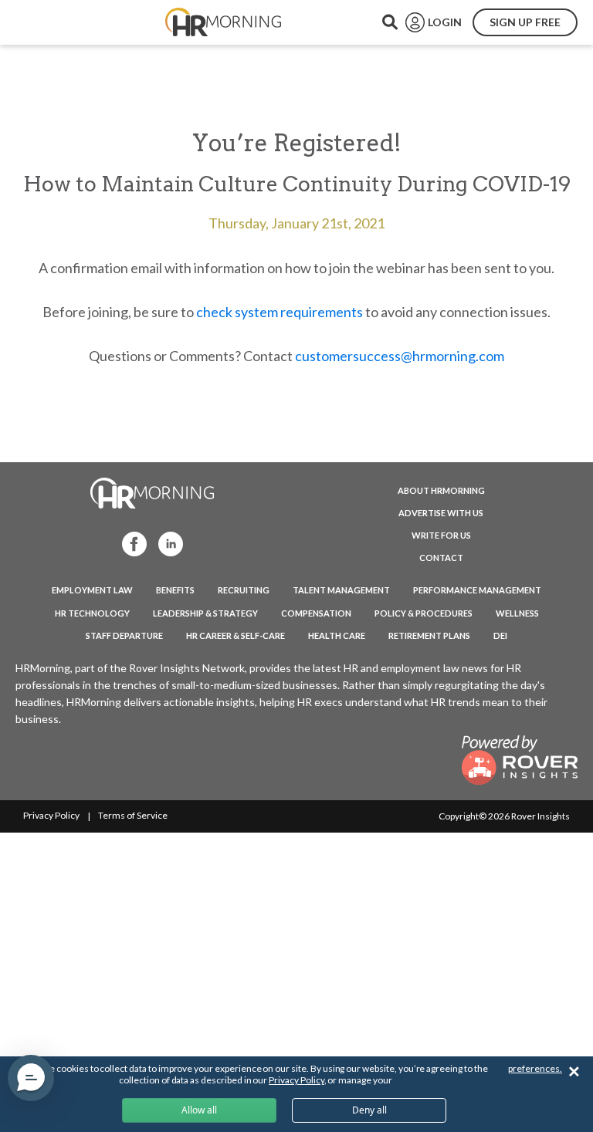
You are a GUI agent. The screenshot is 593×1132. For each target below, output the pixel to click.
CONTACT (441, 557)
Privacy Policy (51, 815)
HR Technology (92, 613)
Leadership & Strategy (205, 613)
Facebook (129, 543)
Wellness (517, 613)
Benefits (175, 590)
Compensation (316, 613)
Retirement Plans (429, 635)
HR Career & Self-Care (235, 635)
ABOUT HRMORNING (441, 490)
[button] (31, 1078)
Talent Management (341, 590)
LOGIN (445, 22)
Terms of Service (133, 815)
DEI (500, 635)
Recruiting (243, 590)
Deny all (369, 1110)
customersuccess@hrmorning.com (399, 355)
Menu (48, 22)
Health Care (336, 635)
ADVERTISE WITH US (440, 513)
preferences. (535, 1068)
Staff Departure (124, 635)
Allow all (199, 1110)
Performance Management (477, 590)
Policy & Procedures (423, 613)
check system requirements (279, 311)
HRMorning (223, 22)
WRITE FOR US (441, 535)
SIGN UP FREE (525, 22)
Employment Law (92, 590)
